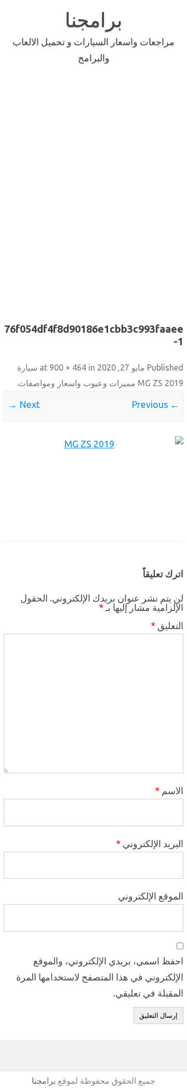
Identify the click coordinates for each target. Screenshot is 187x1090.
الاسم (169, 790)
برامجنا (94, 20)
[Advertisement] (93, 191)
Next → (24, 404)
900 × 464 (67, 367)
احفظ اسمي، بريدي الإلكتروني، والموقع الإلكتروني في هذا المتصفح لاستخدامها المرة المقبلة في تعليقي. (99, 977)
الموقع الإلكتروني (150, 896)
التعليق (167, 625)
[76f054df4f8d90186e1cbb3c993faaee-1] (93, 482)
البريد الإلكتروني (149, 843)
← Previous (155, 404)
